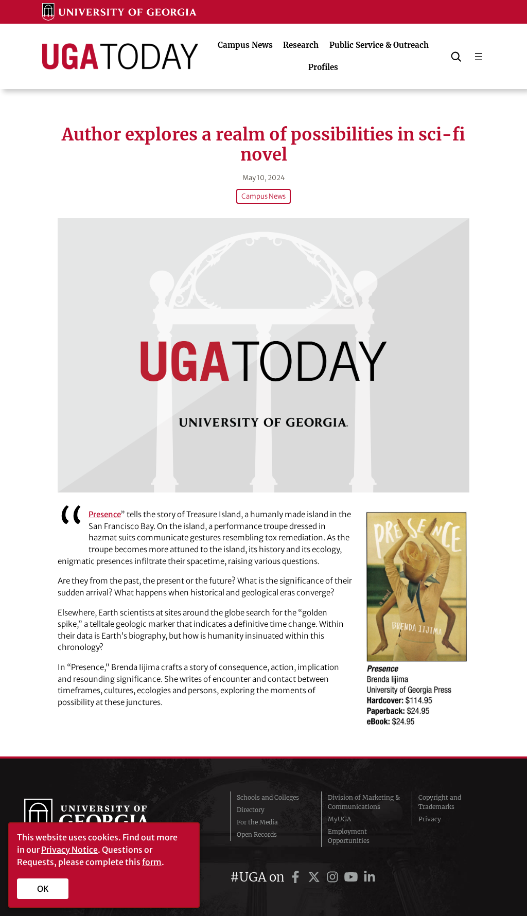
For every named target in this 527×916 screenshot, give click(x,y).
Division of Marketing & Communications (364, 802)
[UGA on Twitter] (315, 877)
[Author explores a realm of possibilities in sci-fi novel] (263, 355)
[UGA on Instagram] (334, 877)
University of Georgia (101, 819)
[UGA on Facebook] (297, 877)
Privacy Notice (69, 849)
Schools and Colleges (268, 797)
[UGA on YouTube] (352, 877)
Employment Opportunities (349, 835)
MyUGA (339, 819)
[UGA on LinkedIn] (369, 877)
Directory (251, 810)
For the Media (257, 822)
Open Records (257, 834)
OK (43, 889)
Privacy (429, 819)
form (152, 862)
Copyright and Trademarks (439, 802)
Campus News (263, 196)
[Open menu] (478, 56)
